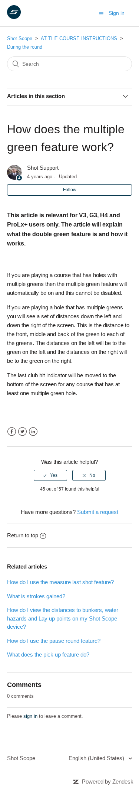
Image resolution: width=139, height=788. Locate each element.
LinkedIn (33, 431)
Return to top (22, 535)
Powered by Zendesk (107, 781)
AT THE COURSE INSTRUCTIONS (79, 38)
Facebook (11, 431)
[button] (101, 13)
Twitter (22, 431)
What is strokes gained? (36, 596)
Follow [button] (69, 189)
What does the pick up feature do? (48, 654)
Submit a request (97, 512)
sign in (30, 716)
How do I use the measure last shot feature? (60, 582)
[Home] (14, 17)
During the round (24, 47)
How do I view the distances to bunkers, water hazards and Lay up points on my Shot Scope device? (62, 618)
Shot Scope (19, 38)
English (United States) (97, 758)
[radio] (50, 475)
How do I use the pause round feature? (53, 641)
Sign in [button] (117, 13)
